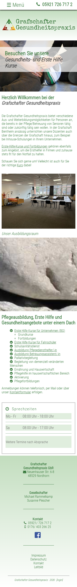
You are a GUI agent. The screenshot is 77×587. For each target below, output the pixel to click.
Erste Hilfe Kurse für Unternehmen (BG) (39, 331)
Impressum (38, 555)
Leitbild (38, 567)
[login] (59, 579)
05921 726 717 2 (56, 4)
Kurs (20, 165)
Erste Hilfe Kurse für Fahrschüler (35, 342)
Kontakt (38, 563)
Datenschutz (38, 559)
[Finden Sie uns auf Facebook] (38, 537)
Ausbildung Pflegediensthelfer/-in (35, 350)
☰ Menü (15, 5)
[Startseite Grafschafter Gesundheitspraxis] (38, 30)
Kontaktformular (20, 392)
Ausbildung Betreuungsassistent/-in (37, 354)
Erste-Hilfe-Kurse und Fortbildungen (24, 146)
